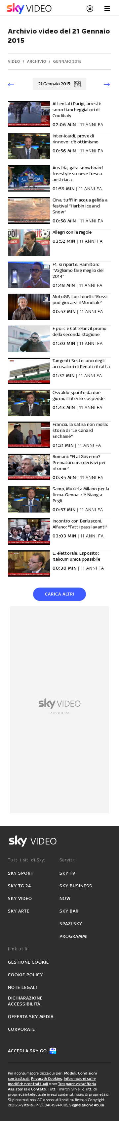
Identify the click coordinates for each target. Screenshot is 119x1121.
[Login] (90, 9)
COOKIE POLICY (25, 974)
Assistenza (17, 1089)
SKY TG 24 (19, 885)
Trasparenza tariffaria (77, 1083)
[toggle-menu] (107, 8)
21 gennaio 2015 (54, 83)
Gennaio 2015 (67, 61)
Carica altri (59, 594)
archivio (36, 61)
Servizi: (67, 859)
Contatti (39, 1089)
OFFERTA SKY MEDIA (31, 1016)
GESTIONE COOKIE (28, 962)
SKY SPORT (20, 873)
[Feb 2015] (106, 84)
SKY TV (67, 873)
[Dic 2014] (13, 84)
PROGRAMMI (74, 936)
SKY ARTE (18, 911)
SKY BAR (69, 911)
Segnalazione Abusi (86, 1105)
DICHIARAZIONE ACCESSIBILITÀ (25, 1001)
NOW (65, 898)
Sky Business (76, 885)
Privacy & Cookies (46, 1078)
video (14, 61)
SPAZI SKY (71, 923)
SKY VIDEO (20, 898)
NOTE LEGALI (22, 987)
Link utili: (18, 948)
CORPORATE (21, 1029)
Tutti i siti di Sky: (26, 859)
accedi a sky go (27, 1050)
